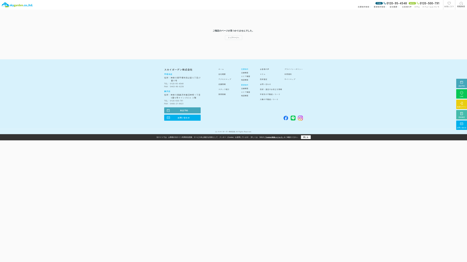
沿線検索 (244, 72)
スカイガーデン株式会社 (178, 69)
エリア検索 (245, 76)
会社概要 (393, 6)
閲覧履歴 (461, 6)
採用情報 (222, 94)
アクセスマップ (224, 79)
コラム (417, 6)
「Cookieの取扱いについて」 (274, 137)
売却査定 (263, 79)
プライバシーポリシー (293, 69)
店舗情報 (222, 84)
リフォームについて (431, 6)
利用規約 (288, 74)
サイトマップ (290, 79)
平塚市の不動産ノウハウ (270, 94)
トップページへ (233, 37)
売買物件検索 (363, 6)
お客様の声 (407, 6)
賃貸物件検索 (379, 6)
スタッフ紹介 (223, 89)
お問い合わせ (184, 117)
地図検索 (244, 80)
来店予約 (184, 110)
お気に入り (449, 6)
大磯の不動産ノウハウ (269, 99)
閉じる (305, 137)
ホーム (221, 69)
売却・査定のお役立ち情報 (271, 89)
